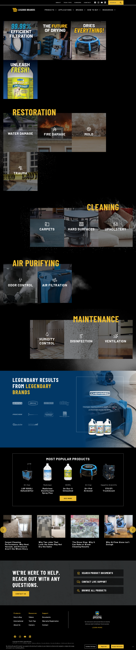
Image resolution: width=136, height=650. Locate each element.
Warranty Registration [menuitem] (50, 621)
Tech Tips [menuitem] (68, 2)
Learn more (20, 303)
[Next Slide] (132, 530)
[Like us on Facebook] (95, 2)
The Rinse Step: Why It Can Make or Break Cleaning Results (83, 544)
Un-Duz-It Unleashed (68, 489)
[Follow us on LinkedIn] (105, 2)
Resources (108, 10)
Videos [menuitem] (31, 617)
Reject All (103, 646)
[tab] (17, 403)
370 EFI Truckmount (109, 489)
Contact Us (21, 594)
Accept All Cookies (117, 646)
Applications (65, 10)
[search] (121, 2)
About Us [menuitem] (17, 625)
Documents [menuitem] (46, 617)
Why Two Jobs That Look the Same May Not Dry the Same (50, 544)
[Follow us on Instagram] (98, 2)
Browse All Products (94, 590)
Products (50, 10)
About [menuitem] (58, 2)
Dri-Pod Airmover (88, 489)
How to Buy (93, 10)
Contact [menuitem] (87, 2)
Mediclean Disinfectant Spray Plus (47, 490)
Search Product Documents (97, 573)
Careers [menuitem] (77, 2)
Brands (80, 10)
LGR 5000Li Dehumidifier (27, 489)
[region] (68, 646)
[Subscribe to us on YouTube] (101, 2)
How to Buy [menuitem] (18, 617)
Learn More (20, 151)
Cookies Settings (90, 646)
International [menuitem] (18, 621)
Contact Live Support (94, 581)
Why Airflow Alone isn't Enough (118, 543)
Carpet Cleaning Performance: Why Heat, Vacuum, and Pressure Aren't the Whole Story (17, 545)
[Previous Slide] (3, 530)
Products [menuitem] (17, 613)
